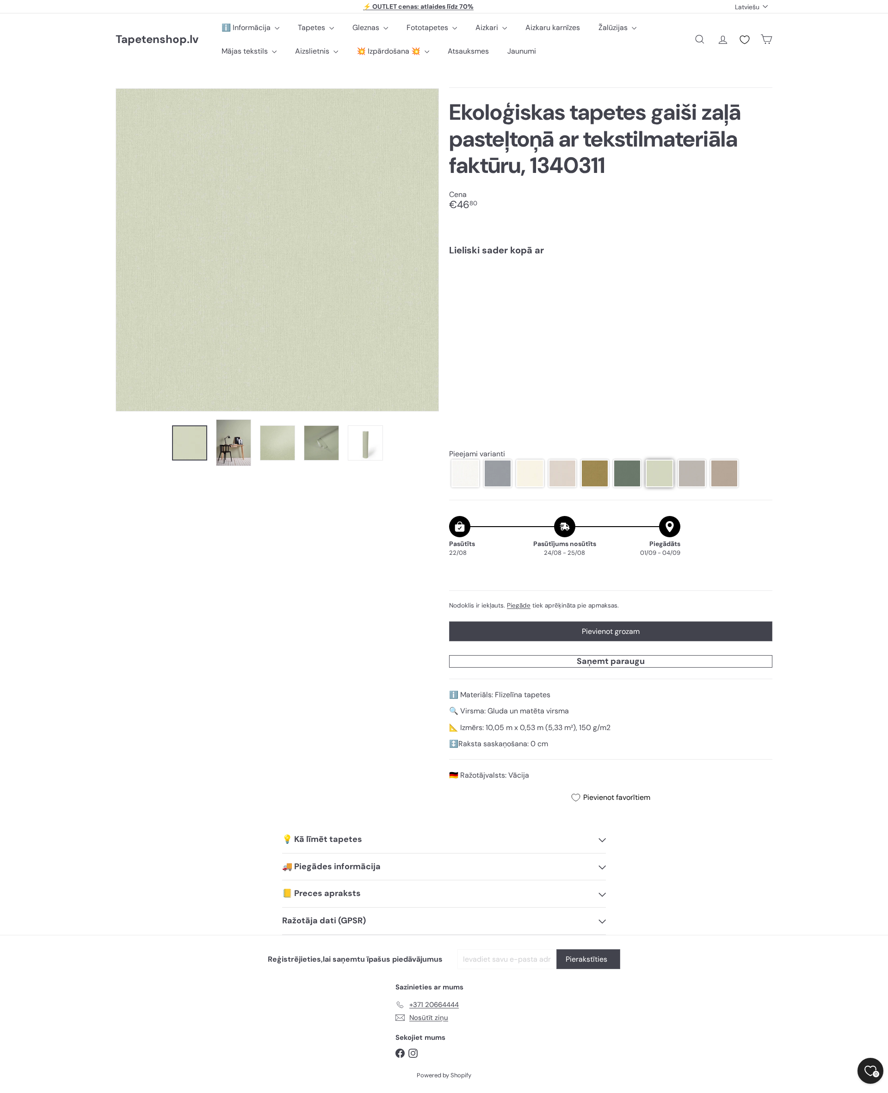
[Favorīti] (744, 40)
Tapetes (312, 27)
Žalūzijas (613, 27)
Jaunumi (521, 51)
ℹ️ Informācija (247, 27)
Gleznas (366, 27)
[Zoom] (277, 250)
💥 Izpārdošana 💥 (389, 51)
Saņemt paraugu (611, 661)
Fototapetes (428, 27)
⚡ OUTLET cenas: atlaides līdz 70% (418, 6)
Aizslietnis (313, 51)
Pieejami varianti (477, 453)
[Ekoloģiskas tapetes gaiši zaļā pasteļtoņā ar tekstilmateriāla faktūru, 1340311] (611, 295)
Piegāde (518, 605)
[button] (465, 473)
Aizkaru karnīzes (552, 27)
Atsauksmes (468, 51)
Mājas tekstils (246, 51)
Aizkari (487, 27)
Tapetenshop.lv (157, 39)
